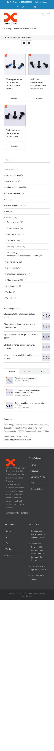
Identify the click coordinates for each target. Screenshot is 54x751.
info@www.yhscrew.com (20, 440)
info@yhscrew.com (40, 2)
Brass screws (13, 222)
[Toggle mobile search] (43, 14)
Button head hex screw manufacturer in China (30, 404)
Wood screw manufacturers (26, 378)
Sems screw (12, 262)
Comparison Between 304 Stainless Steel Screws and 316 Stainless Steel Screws (37, 552)
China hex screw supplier (38, 577)
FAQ (32, 483)
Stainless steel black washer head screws (13, 133)
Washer (9, 292)
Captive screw (13, 228)
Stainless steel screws (16, 274)
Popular (12, 372)
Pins (7, 211)
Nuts (8, 199)
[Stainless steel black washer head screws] (15, 115)
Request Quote (37, 489)
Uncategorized (12, 286)
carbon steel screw (14, 187)
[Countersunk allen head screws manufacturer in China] (9, 391)
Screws (9, 217)
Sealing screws (13, 240)
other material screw (14, 205)
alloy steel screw (13, 175)
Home (33, 465)
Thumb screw (13, 280)
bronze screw (11, 181)
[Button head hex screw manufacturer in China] (9, 403)
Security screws (14, 246)
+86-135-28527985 (18, 436)
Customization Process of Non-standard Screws (38, 534)
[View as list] (29, 43)
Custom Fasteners (13, 193)
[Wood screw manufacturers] (9, 379)
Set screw (11, 268)
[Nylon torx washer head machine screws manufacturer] (39, 64)
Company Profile (38, 477)
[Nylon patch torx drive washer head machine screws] (15, 64)
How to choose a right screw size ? (38, 568)
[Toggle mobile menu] (48, 14)
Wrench (9, 298)
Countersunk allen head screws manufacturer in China (28, 391)
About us (34, 471)
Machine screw (13, 234)
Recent (27, 372)
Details (15, 98)
